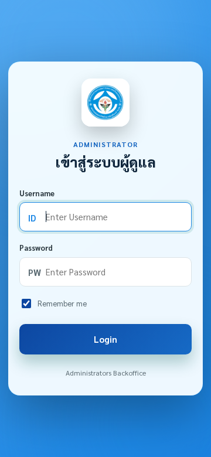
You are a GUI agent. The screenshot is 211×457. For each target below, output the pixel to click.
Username (37, 193)
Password (36, 248)
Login (105, 339)
